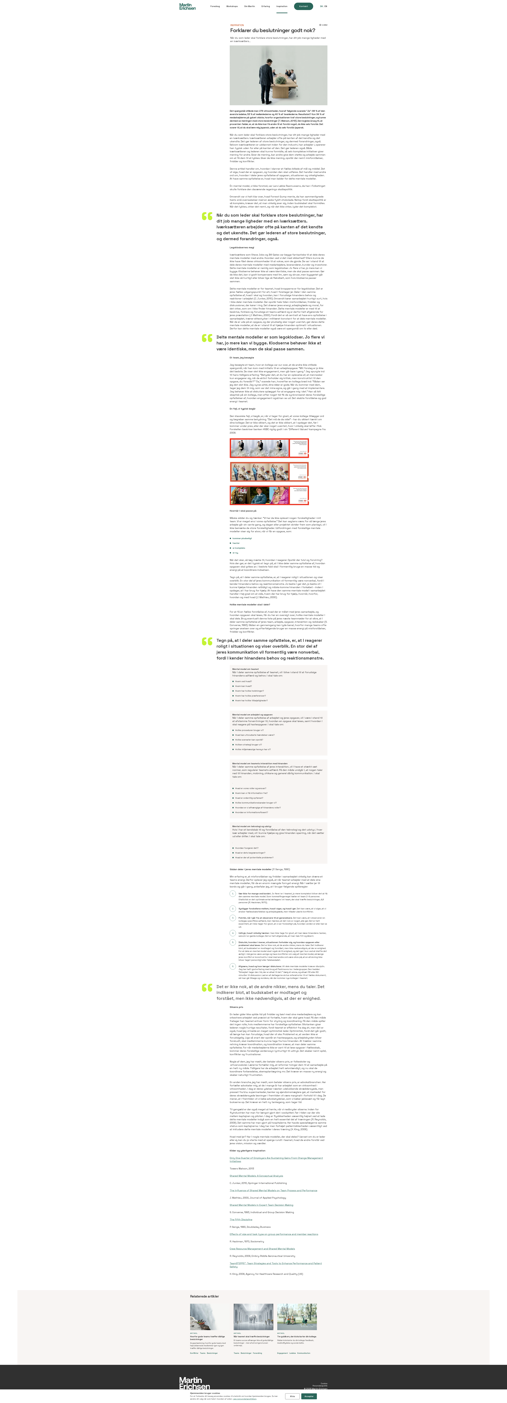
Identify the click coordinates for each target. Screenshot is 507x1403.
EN (326, 6)
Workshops (232, 6)
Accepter (309, 1396)
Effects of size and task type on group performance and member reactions (274, 1234)
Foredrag (215, 6)
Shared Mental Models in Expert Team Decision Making (261, 1204)
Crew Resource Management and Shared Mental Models (262, 1248)
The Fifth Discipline (241, 1219)
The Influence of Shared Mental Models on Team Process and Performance (273, 1190)
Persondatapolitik (320, 1386)
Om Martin (249, 6)
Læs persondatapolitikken (244, 1399)
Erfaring (266, 6)
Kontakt (303, 6)
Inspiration (281, 6)
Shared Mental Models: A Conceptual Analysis (256, 1175)
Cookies (324, 1383)
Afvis (292, 1396)
